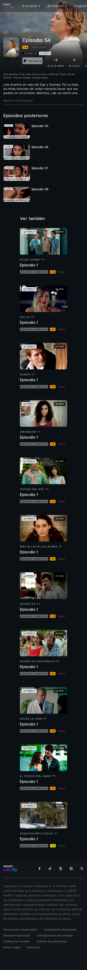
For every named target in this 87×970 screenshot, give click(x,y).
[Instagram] (71, 868)
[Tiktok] (50, 868)
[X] (82, 868)
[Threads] (61, 868)
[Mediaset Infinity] (8, 6)
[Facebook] (39, 868)
